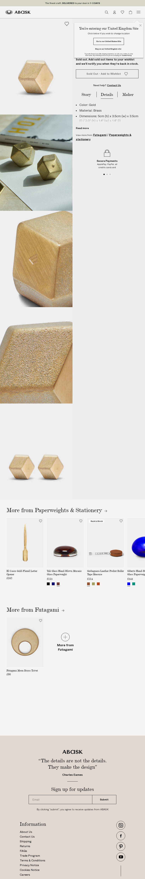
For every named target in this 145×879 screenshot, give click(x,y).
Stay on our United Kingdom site (108, 49)
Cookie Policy (127, 55)
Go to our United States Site (108, 41)
